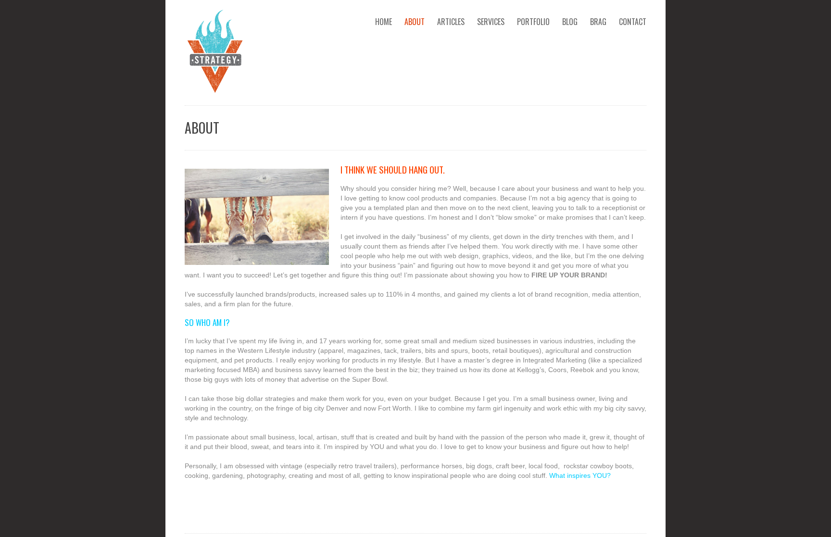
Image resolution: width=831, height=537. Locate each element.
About (414, 21)
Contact (632, 21)
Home (383, 21)
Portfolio (533, 21)
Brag (598, 21)
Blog (570, 21)
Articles (451, 21)
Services (490, 21)
